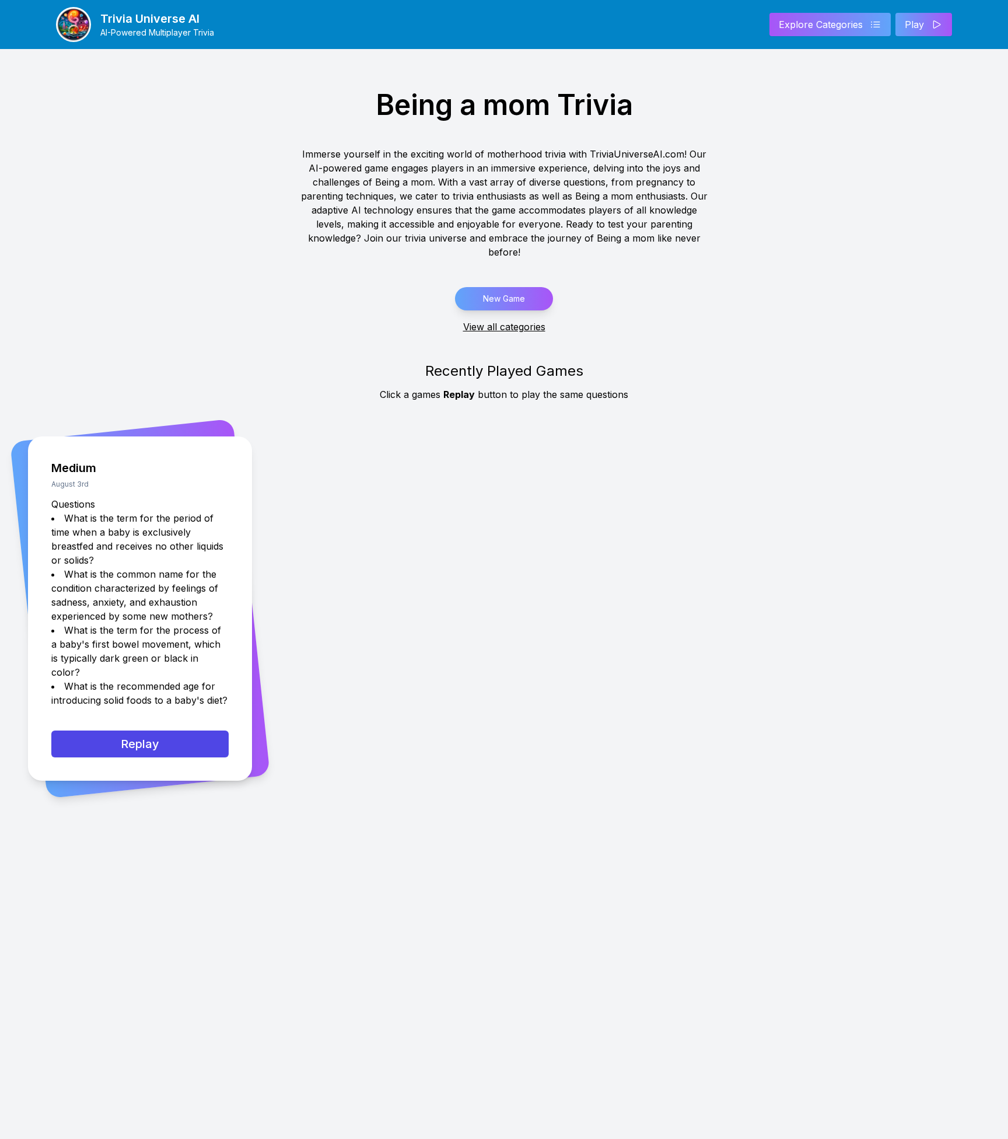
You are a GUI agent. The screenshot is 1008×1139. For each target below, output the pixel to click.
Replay (140, 744)
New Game (504, 298)
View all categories (504, 327)
